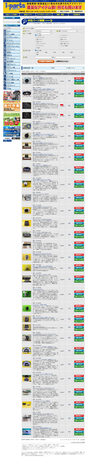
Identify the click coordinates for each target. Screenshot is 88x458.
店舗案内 (41, 446)
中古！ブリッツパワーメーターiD (40, 194)
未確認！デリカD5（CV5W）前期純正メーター (44, 89)
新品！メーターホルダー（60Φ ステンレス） (44, 317)
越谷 (69, 105)
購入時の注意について (28, 447)
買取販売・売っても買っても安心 (30, 446)
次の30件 (83, 71)
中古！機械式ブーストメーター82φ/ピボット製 (44, 123)
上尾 (69, 157)
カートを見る (37, 447)
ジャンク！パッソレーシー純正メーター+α (43, 374)
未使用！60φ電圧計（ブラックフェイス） (42, 206)
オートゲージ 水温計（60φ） (40, 304)
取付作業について (49, 446)
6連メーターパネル (37, 242)
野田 (69, 80)
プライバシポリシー (40, 449)
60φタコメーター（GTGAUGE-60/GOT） (42, 219)
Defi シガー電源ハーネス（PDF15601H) (42, 266)
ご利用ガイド (68, 0)
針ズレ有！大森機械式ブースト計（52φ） (42, 77)
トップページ (24, 17)
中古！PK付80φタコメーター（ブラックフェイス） (45, 334)
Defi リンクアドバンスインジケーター (42, 253)
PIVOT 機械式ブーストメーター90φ (41, 179)
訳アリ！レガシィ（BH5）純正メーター (42, 232)
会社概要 (74, 0)
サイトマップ (81, 0)
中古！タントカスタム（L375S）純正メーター (44, 388)
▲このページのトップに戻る (78, 442)
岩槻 (69, 210)
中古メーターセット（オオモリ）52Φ (42, 274)
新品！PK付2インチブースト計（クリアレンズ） (44, 113)
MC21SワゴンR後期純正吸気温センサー (42, 428)
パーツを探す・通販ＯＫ (46, 444)
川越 (69, 145)
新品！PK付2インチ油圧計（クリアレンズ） (43, 103)
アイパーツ (25, 444)
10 (78, 71)
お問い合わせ (60, 0)
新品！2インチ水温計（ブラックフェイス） (43, 142)
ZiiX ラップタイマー (37, 288)
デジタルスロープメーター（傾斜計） (41, 401)
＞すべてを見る (7, 28)
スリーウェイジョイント (38, 326)
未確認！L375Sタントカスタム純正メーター (43, 413)
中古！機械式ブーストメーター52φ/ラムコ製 (43, 134)
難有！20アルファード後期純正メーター (42, 165)
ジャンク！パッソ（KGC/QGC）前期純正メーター (44, 346)
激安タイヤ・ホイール (34, 444)
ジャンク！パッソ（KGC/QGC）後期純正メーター (44, 359)
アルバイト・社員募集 (59, 446)
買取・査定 (55, 444)
